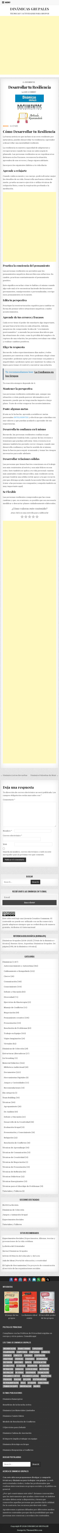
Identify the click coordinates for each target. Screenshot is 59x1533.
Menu (7, 2)
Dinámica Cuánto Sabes (13, 1416)
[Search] (48, 1279)
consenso (28, 1355)
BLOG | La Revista (10, 1205)
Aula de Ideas (8, 1261)
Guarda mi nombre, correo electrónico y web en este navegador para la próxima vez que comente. (27, 853)
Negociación (9, 1013)
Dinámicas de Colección (13, 1049)
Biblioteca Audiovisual (14, 1067)
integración (44, 1365)
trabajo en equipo (10, 1386)
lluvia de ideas (31, 1369)
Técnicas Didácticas (11, 1176)
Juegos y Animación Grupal (14, 1215)
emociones (19, 1362)
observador (30, 1372)
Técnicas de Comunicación (14, 1152)
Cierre (7, 976)
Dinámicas (7, 962)
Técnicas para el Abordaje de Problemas (20, 1186)
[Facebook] (11, 1279)
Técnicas (6, 1102)
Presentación (10, 1023)
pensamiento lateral (30, 1376)
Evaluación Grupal (12, 1127)
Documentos (30, 82)
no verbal (19, 1372)
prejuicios (7, 1379)
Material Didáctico (10, 1063)
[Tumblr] (29, 1279)
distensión (7, 1362)
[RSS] (43, 1279)
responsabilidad (39, 1379)
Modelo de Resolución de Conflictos (19, 1422)
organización (43, 1372)
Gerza (5, 1251)
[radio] (22, 517)
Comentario (9, 800)
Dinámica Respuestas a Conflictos (18, 1450)
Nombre (7, 831)
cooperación (40, 1355)
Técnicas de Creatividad (13, 1157)
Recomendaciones (12, 1088)
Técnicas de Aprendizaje (13, 1148)
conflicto (18, 1355)
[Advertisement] (29, 45)
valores (37, 1386)
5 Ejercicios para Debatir (14, 1427)
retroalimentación (10, 1382)
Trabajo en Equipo (12, 1033)
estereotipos (8, 1365)
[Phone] (39, 1279)
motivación (44, 1369)
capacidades (37, 1348)
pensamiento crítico (11, 1376)
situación (32, 1382)
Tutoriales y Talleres (12, 1191)
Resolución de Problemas (15, 1028)
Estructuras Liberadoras (13, 1053)
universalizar (25, 1386)
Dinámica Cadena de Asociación (17, 1433)
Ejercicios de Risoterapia (15, 1002)
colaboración (8, 1352)
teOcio (5, 1256)
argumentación (9, 1348)
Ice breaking (8, 1058)
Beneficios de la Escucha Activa (17, 1405)
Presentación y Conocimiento (17, 1132)
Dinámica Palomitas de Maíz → (44, 775)
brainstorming (24, 1348)
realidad (17, 1379)
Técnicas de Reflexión (12, 1172)
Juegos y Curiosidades (14, 1083)
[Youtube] (25, 1279)
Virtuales (8, 1044)
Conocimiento (10, 987)
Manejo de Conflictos (13, 1007)
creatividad (8, 1359)
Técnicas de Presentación (14, 1167)
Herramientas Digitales (14, 1078)
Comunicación (10, 982)
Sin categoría (8, 1093)
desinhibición (42, 1359)
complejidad (34, 1352)
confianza (7, 1355)
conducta (45, 1352)
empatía (28, 1362)
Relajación (8, 1138)
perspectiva (46, 1376)
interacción (8, 1369)
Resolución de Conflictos (15, 1143)
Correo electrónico (12, 836)
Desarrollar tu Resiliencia (29, 87)
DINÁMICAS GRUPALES (29, 9)
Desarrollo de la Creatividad (17, 1122)
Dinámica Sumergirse (13, 1399)
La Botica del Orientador (13, 1246)
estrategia (21, 1365)
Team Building (8, 1098)
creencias (19, 1359)
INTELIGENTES (21, 417)
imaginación (32, 1365)
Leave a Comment (30, 92)
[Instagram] (20, 1279)
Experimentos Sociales (13, 1220)
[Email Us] (34, 1279)
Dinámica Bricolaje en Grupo (16, 1444)
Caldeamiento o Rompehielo (17, 971)
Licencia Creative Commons (36, 918)
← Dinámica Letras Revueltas (14, 775)
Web (5, 844)
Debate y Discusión (12, 992)
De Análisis (9, 1112)
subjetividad (43, 1382)
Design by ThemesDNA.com (29, 1530)
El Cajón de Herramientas (14, 1265)
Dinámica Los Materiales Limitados (19, 1410)
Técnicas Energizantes (12, 1181)
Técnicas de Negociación (13, 1162)
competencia (22, 1352)
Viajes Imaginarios (12, 1038)
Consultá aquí (30, 1336)
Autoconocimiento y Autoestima (18, 966)
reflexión (27, 1379)
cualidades (29, 1359)
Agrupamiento (10, 1106)
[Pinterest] (16, 1279)
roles (23, 1382)
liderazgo (19, 1369)
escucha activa (40, 1362)
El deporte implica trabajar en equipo (20, 1439)
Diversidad (9, 997)
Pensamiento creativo (14, 1018)
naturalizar (8, 1372)
